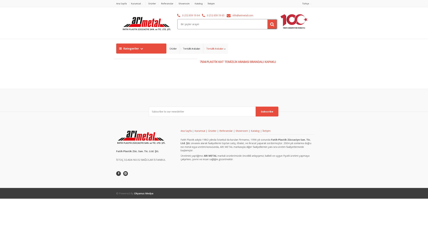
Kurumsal (136, 3)
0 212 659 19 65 (215, 15)
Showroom (184, 3)
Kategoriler (131, 48)
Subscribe (267, 111)
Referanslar (167, 3)
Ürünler (152, 3)
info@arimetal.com (242, 15)
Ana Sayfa (121, 3)
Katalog (198, 3)
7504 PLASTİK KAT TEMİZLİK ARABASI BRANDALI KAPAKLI (238, 62)
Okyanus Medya (143, 193)
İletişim (211, 3)
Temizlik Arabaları (191, 48)
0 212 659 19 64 (191, 15)
